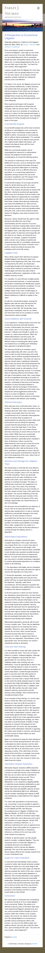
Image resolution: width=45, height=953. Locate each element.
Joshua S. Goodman (12, 47)
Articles (14, 937)
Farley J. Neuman (29, 44)
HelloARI (34, 944)
